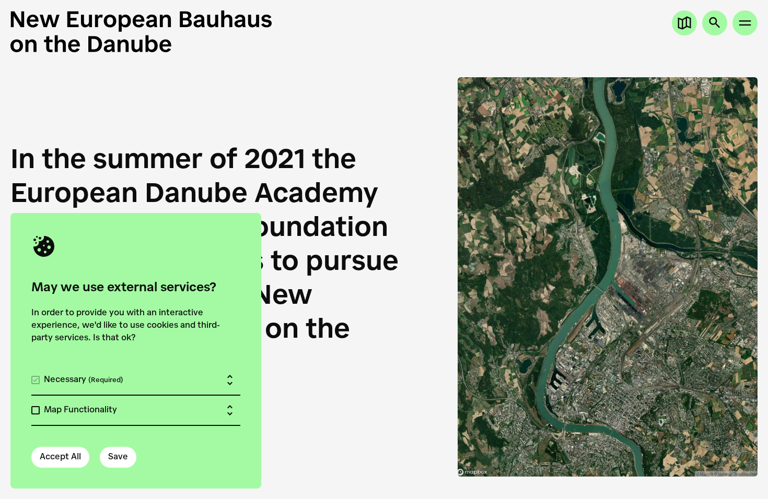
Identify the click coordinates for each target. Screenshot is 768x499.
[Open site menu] (745, 22)
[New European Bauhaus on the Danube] (197, 31)
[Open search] (714, 22)
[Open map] (684, 22)
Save (118, 457)
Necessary (83, 380)
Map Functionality (80, 410)
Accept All (60, 457)
